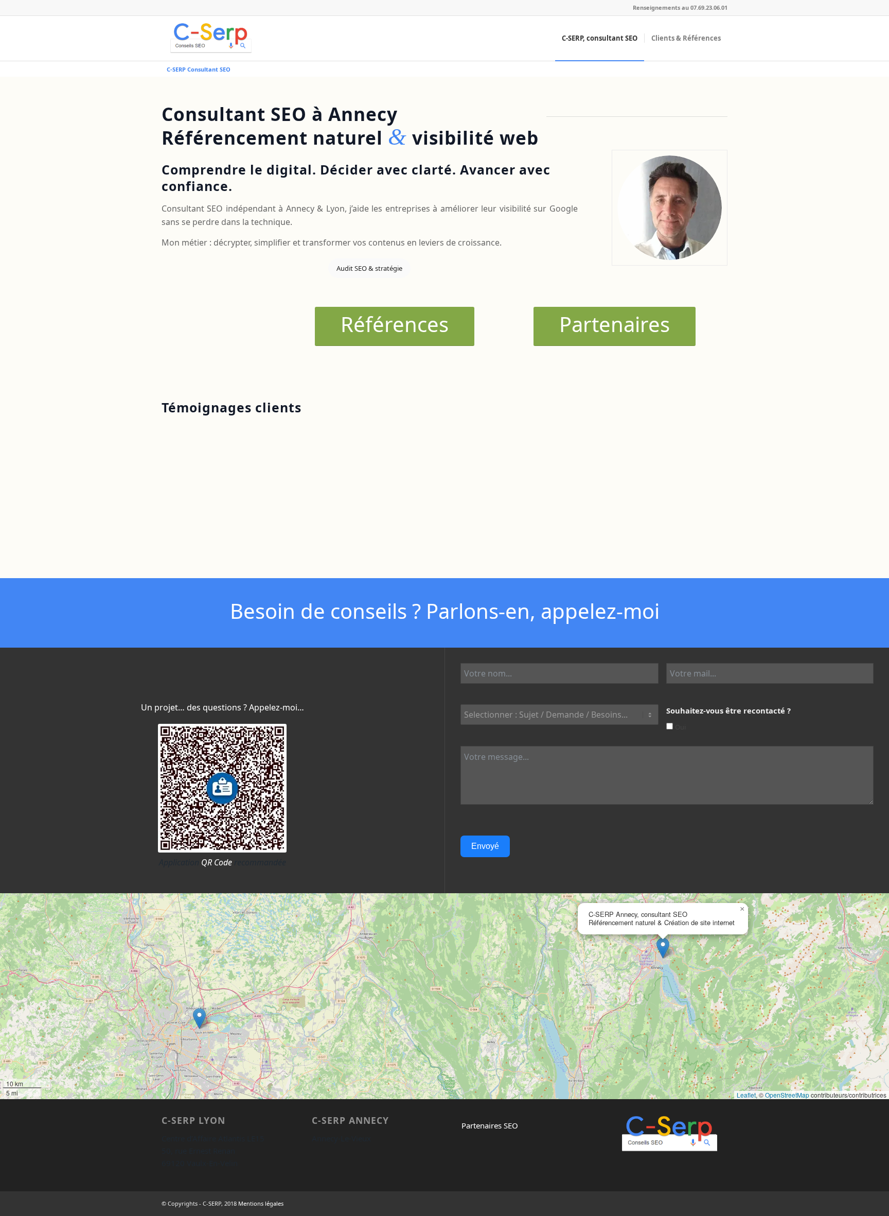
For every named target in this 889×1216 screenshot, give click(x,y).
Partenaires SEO (489, 1125)
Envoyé (485, 846)
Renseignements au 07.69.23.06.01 (680, 7)
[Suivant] (717, 447)
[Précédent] (694, 447)
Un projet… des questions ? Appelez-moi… (222, 707)
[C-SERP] (211, 38)
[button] (199, 1018)
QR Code (216, 862)
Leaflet (746, 1094)
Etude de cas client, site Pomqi (376, 531)
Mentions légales (260, 1203)
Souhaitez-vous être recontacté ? (728, 710)
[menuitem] (599, 38)
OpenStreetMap (787, 1094)
